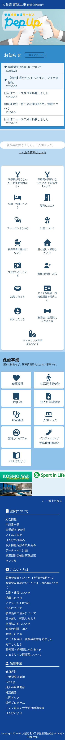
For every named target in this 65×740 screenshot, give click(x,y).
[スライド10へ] (52, 41)
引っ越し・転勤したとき (21, 618)
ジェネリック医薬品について (24, 654)
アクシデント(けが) (17, 603)
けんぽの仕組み (15, 540)
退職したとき (14, 598)
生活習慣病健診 (15, 677)
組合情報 (11, 519)
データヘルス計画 (17, 550)
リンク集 (11, 561)
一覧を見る (32, 55)
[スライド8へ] (42, 41)
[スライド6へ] (33, 41)
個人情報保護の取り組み (21, 545)
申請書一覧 (12, 524)
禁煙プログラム (15, 703)
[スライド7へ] (37, 41)
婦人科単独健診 (15, 687)
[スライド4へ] (23, 41)
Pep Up (10, 682)
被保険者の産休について (21, 613)
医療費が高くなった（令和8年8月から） (31, 578)
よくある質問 (14, 535)
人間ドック (12, 697)
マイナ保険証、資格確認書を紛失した (29, 639)
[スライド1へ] (8, 41)
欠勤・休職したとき (18, 592)
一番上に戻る (54, 501)
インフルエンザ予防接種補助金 (25, 708)
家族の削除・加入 (17, 629)
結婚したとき (14, 634)
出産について (14, 608)
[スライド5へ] (28, 41)
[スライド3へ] (18, 41)
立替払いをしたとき (18, 623)
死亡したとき (14, 644)
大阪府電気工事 (23, 4)
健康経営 (11, 671)
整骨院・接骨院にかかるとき (24, 649)
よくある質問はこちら (32, 152)
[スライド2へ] (13, 41)
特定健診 (11, 692)
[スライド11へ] (57, 41)
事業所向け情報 (15, 530)
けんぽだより (14, 713)
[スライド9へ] (47, 41)
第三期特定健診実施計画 (21, 555)
